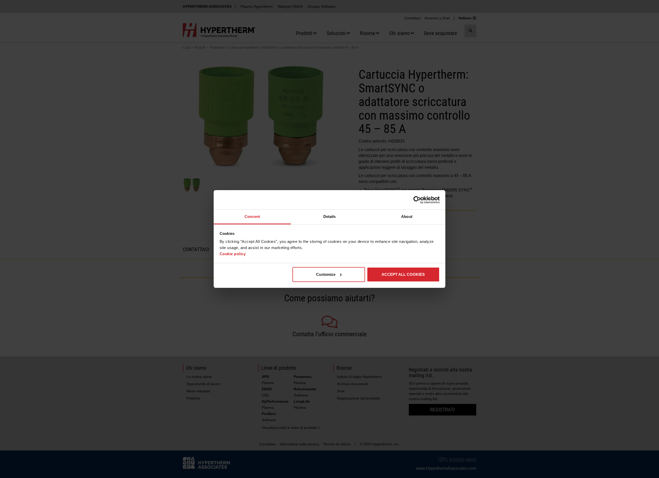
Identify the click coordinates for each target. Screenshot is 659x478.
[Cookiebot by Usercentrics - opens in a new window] (417, 200)
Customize (325, 274)
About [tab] (406, 216)
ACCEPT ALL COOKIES (403, 274)
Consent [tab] (252, 216)
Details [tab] (329, 216)
